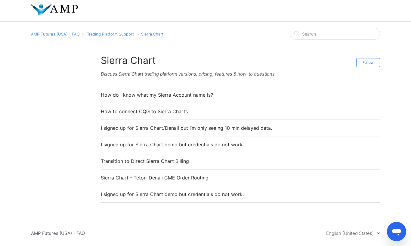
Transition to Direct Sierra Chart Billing (145, 161)
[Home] (54, 14)
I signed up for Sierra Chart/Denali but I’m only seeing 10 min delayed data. (186, 128)
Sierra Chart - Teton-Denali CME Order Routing (155, 178)
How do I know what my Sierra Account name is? (157, 95)
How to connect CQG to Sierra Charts (144, 111)
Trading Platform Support (110, 34)
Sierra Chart (152, 34)
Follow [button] (368, 62)
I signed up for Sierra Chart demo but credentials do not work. (172, 145)
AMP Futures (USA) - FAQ (55, 34)
